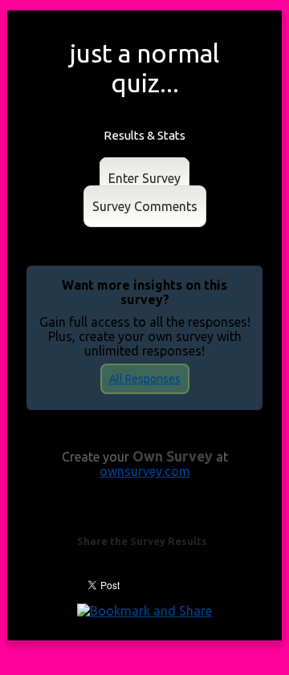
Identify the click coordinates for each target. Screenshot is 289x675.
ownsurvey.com (145, 471)
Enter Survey (144, 178)
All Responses (145, 378)
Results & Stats (144, 135)
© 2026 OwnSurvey (144, 631)
